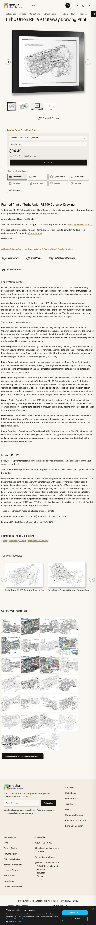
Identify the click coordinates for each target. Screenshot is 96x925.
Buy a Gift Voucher (74, 826)
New (73, 14)
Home (5, 541)
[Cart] (83, 5)
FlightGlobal (13, 541)
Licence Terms (11, 870)
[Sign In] (89, 5)
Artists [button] (23, 14)
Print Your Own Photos (75, 820)
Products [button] (83, 14)
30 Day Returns (35, 233)
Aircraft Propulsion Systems (62, 249)
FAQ (6, 843)
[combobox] (47, 5)
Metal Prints (9, 875)
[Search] (67, 5)
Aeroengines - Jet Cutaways (38, 541)
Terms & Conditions (13, 864)
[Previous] (8, 62)
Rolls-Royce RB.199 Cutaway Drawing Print (25, 590)
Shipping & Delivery (13, 859)
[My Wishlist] (77, 5)
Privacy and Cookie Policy (15, 919)
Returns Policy (10, 854)
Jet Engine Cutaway (9, 249)
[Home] (15, 5)
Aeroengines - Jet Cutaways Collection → (22, 756)
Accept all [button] (75, 913)
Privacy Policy (10, 848)
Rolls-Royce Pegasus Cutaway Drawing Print (69, 590)
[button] (33, 921)
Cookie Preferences (13, 886)
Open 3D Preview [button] (50, 118)
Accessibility (10, 837)
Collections (34, 14)
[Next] (88, 62)
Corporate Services (74, 815)
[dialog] (48, 915)
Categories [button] (11, 14)
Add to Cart (48, 162)
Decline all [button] (75, 919)
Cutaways (22, 541)
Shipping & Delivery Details (80, 224)
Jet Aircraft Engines (42, 249)
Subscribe (48, 803)
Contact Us (39, 837)
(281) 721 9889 (44, 843)
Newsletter (9, 881)
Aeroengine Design (25, 249)
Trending (64, 14)
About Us (69, 787)
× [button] (93, 909)
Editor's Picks (50, 14)
